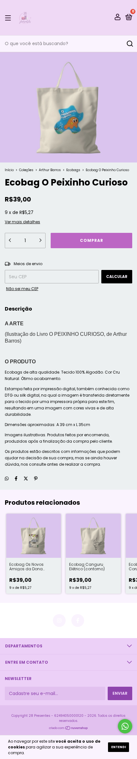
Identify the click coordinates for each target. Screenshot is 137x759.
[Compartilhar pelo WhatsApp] (7, 478)
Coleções (26, 170)
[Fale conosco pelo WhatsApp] (125, 726)
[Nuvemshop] (69, 728)
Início (9, 170)
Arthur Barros (50, 170)
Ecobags (73, 170)
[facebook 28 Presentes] (77, 620)
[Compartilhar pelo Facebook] (16, 478)
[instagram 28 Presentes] (59, 620)
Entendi (118, 747)
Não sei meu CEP (22, 288)
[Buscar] (129, 44)
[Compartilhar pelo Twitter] (26, 478)
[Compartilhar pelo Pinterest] (36, 478)
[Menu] (9, 18)
